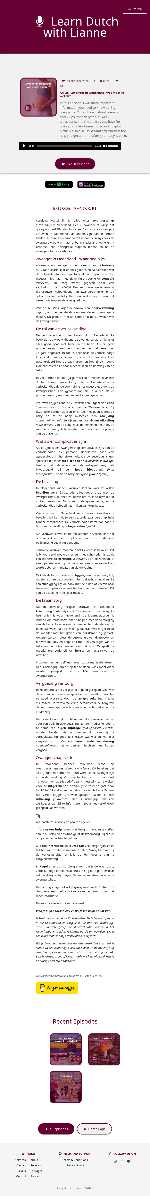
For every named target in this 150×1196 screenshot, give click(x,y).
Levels (22, 1171)
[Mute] (105, 146)
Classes (21, 1165)
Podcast (35, 1176)
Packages (36, 1171)
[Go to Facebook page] (122, 1161)
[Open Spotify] (128, 1161)
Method (21, 1176)
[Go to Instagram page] (115, 1161)
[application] (70, 146)
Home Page (96, 1129)
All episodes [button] (58, 1129)
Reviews (35, 1165)
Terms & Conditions (75, 1160)
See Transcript (77, 164)
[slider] (113, 145)
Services (20, 1160)
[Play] (24, 146)
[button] (135, 9)
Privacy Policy (75, 1165)
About (34, 1160)
